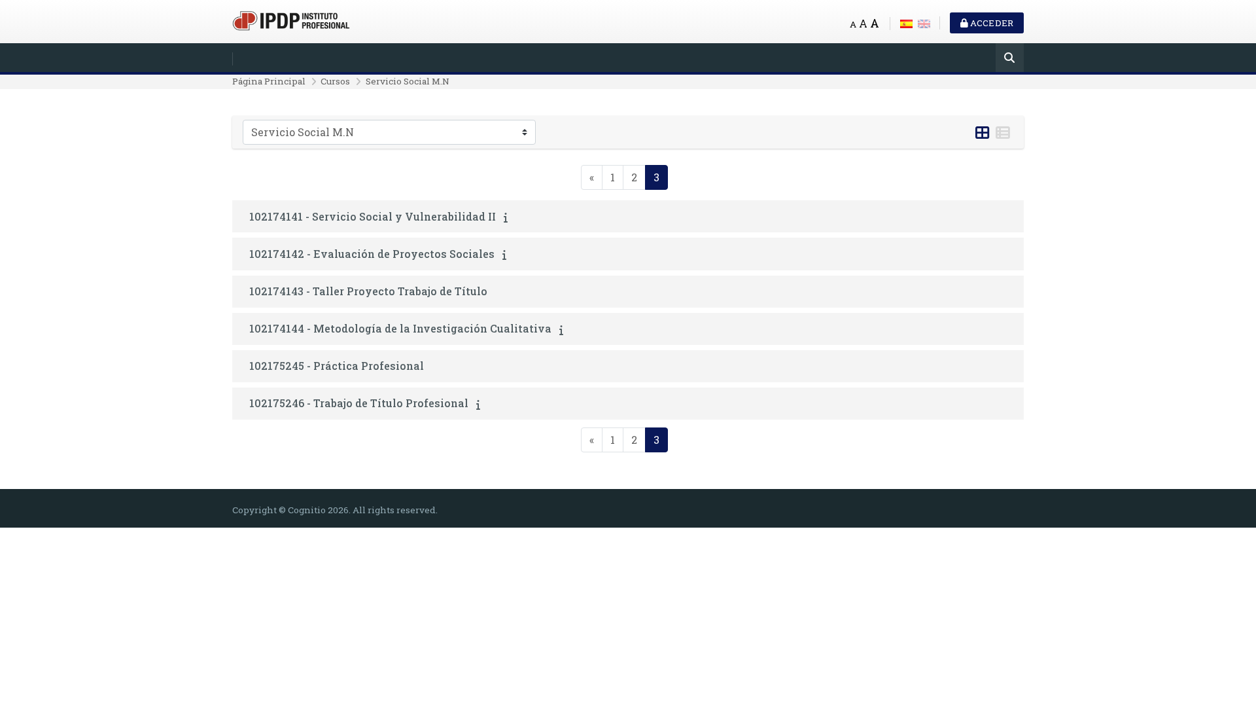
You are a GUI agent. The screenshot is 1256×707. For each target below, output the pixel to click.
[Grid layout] (982, 133)
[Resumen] (508, 217)
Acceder (990, 23)
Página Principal (268, 81)
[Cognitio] (291, 19)
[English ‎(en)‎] (924, 22)
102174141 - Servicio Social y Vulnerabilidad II (372, 216)
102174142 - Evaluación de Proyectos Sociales (372, 254)
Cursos (335, 81)
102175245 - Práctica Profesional (336, 365)
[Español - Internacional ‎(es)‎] (906, 22)
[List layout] (1003, 133)
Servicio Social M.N (407, 81)
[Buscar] (1010, 58)
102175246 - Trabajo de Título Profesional (358, 403)
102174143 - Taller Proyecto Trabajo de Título (368, 291)
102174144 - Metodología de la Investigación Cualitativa (400, 328)
